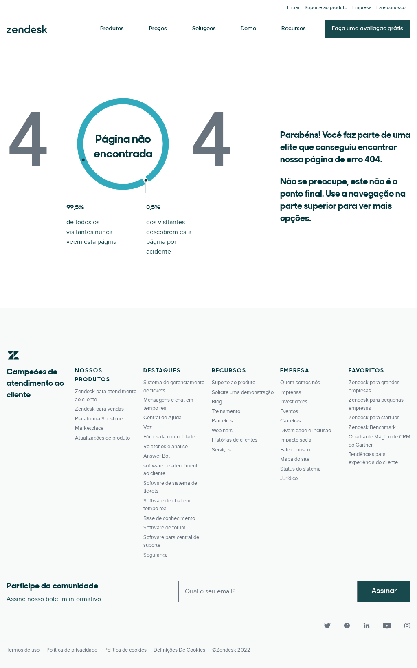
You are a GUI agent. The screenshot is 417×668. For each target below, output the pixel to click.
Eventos (289, 411)
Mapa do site (294, 459)
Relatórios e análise (165, 446)
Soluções (204, 29)
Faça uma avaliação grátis (367, 29)
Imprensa (290, 392)
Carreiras (290, 421)
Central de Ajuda (162, 417)
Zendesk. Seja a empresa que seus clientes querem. (27, 29)
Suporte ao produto (326, 7)
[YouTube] (386, 625)
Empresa (361, 7)
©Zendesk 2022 (231, 650)
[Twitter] (327, 625)
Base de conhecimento (169, 518)
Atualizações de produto (102, 438)
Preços (158, 29)
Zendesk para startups (374, 417)
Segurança (155, 555)
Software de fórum (164, 527)
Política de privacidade (71, 650)
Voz (147, 427)
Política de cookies (125, 650)
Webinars (222, 430)
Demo (248, 29)
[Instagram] (403, 625)
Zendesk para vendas (99, 409)
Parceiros (222, 421)
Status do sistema (300, 469)
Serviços (221, 450)
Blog (217, 401)
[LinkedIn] (366, 625)
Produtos (112, 29)
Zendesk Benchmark (372, 427)
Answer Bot (156, 456)
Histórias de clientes (234, 440)
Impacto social (296, 440)
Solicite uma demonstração (243, 392)
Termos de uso (23, 650)
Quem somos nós (300, 382)
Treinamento (226, 411)
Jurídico (289, 478)
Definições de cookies (179, 650)
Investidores (293, 401)
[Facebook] (347, 625)
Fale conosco (391, 7)
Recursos (293, 29)
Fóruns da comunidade (169, 437)
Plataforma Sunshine (99, 419)
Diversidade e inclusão (305, 430)
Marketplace (89, 428)
